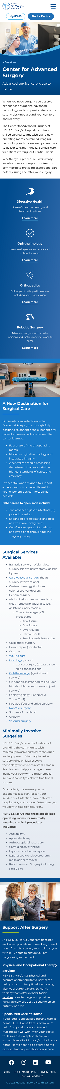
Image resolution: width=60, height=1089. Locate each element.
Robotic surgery (19, 708)
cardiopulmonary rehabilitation (23, 1049)
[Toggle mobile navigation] (53, 6)
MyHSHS (16, 16)
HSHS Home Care (23, 1023)
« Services (9, 62)
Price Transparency (25, 1071)
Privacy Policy (48, 1071)
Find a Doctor (41, 16)
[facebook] (11, 1062)
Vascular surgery (20, 721)
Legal (7, 1071)
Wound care (17, 655)
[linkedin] (35, 1062)
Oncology (15, 660)
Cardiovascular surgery (24, 577)
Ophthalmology (19, 673)
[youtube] (48, 1062)
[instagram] (24, 1062)
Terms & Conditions (31, 1075)
